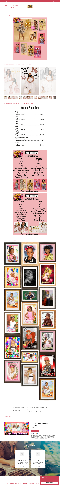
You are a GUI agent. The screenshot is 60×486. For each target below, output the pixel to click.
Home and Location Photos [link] (22, 483)
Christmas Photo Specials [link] (37, 481)
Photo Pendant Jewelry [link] (13, 483)
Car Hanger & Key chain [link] (27, 481)
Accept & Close (49, 482)
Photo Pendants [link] (32, 9)
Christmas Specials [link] (31, 483)
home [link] (7, 9)
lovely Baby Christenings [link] (18, 481)
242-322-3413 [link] (11, 5)
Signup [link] (7, 483)
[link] (30, 6)
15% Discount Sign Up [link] (39, 483)
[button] (55, 6)
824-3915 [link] (13, 7)
